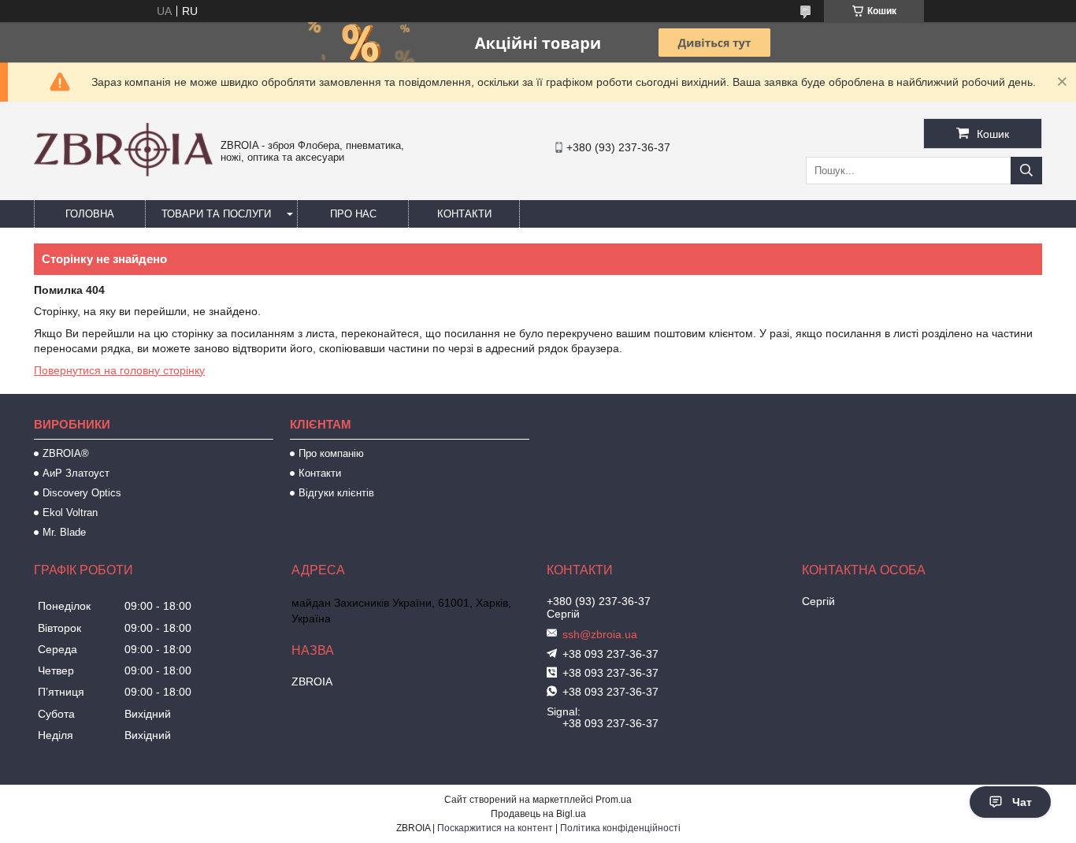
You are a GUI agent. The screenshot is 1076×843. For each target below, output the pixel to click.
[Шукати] (1026, 170)
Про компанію (331, 453)
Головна (89, 214)
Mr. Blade (64, 532)
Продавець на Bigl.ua (538, 813)
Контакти (464, 214)
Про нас (353, 214)
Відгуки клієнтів (336, 493)
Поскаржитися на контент (495, 828)
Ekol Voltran (70, 512)
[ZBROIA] (123, 172)
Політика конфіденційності (620, 828)
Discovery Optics (82, 493)
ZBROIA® (66, 453)
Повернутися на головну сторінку (119, 370)
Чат (1022, 802)
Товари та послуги (216, 214)
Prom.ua (614, 799)
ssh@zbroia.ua (599, 634)
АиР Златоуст (76, 473)
